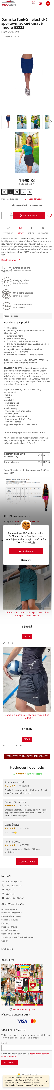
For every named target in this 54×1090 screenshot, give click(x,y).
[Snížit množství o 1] (11, 217)
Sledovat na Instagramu (24, 1009)
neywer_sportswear (15, 898)
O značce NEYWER (9, 930)
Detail (27, 636)
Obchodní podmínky (10, 933)
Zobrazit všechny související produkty (27, 756)
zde (33, 542)
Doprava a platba (9, 909)
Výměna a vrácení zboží (12, 912)
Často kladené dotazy (11, 916)
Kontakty (5, 923)
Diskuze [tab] (14, 316)
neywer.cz (10, 889)
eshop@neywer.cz (14, 881)
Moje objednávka (9, 926)
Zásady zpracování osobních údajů (17, 937)
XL (13, 643)
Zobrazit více (27, 861)
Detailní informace (10, 260)
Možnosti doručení (33, 199)
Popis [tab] (6, 316)
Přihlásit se (10, 1062)
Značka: (11, 36)
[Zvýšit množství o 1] (11, 214)
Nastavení (26, 560)
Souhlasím (28, 551)
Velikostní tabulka (9, 919)
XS (4, 643)
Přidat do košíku (30, 215)
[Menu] (48, 3)
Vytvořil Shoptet (29, 1075)
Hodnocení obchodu (27, 767)
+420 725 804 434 (14, 885)
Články (4, 940)
